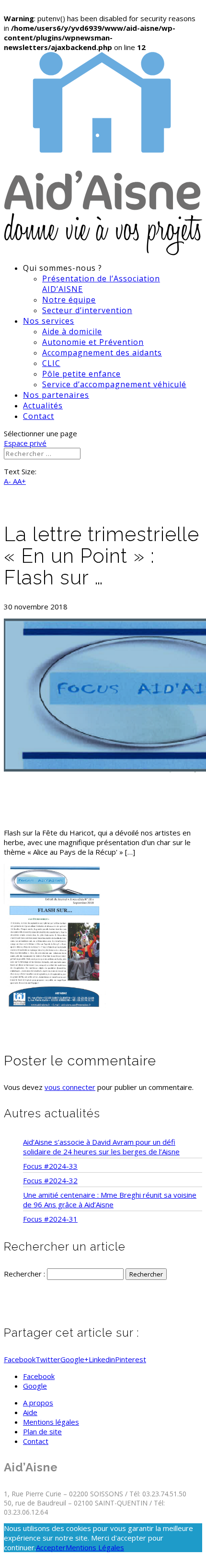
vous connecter (70, 1087)
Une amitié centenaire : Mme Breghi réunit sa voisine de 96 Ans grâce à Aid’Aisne (109, 1199)
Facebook (19, 1359)
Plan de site (42, 1431)
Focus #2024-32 (50, 1180)
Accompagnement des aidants (102, 352)
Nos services (48, 321)
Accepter (51, 1547)
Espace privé (25, 443)
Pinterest (130, 1359)
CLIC (51, 363)
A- (8, 481)
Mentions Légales (95, 1547)
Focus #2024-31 (50, 1219)
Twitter (47, 1359)
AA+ (19, 481)
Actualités (43, 405)
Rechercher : (24, 1273)
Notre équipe (69, 299)
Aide (30, 1412)
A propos (38, 1402)
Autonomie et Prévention (93, 342)
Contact (38, 416)
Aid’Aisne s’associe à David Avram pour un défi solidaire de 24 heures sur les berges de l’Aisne (101, 1146)
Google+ (74, 1359)
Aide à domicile (72, 331)
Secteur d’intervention (87, 310)
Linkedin (102, 1359)
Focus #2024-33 (50, 1166)
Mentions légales (51, 1422)
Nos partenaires (56, 395)
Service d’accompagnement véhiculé (114, 384)
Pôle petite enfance (81, 373)
